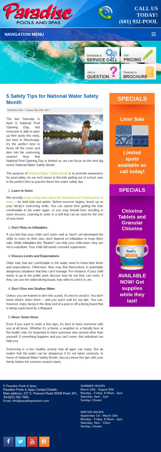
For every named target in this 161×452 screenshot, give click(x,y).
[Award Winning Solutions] (102, 72)
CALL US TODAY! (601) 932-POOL (138, 14)
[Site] (102, 55)
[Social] (138, 72)
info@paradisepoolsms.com (30, 400)
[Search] (138, 55)
